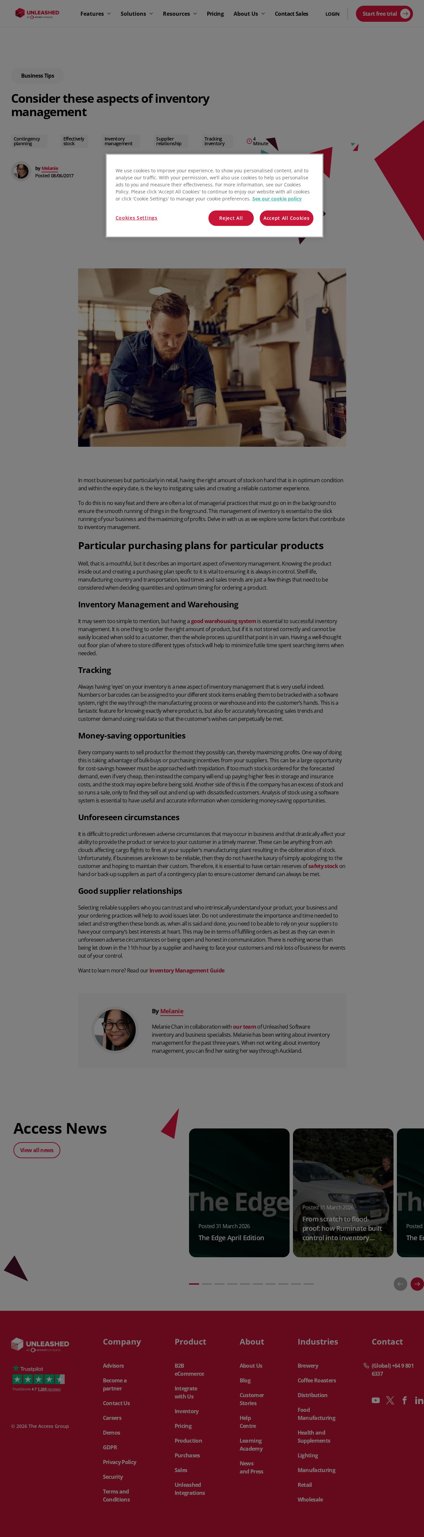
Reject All (231, 218)
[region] (214, 196)
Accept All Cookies (286, 218)
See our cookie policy (277, 198)
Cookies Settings (137, 218)
